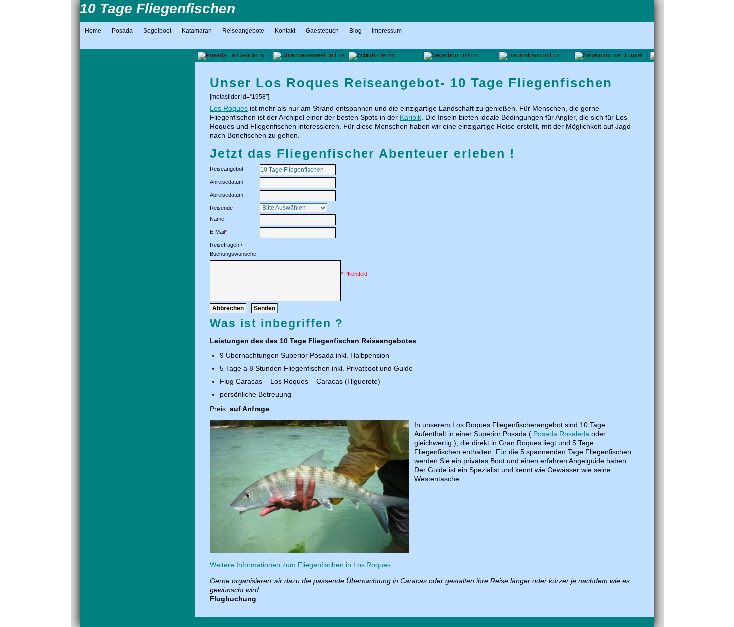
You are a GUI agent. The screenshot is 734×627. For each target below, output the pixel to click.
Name (217, 219)
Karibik (410, 117)
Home (93, 30)
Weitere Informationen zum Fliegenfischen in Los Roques (300, 565)
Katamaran (197, 30)
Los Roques (229, 108)
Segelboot (157, 30)
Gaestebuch (322, 30)
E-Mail (218, 232)
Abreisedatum (226, 195)
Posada (122, 30)
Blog (355, 30)
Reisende (221, 208)
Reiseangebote (243, 30)
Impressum (387, 30)
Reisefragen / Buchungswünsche (233, 249)
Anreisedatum (226, 182)
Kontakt (285, 30)
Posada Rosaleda (561, 434)
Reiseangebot (226, 169)
